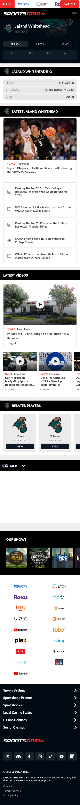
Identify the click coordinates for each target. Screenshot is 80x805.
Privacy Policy (10, 795)
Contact (7, 786)
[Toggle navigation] (74, 13)
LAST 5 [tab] (40, 44)
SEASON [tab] (16, 44)
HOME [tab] (64, 44)
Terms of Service (12, 790)
